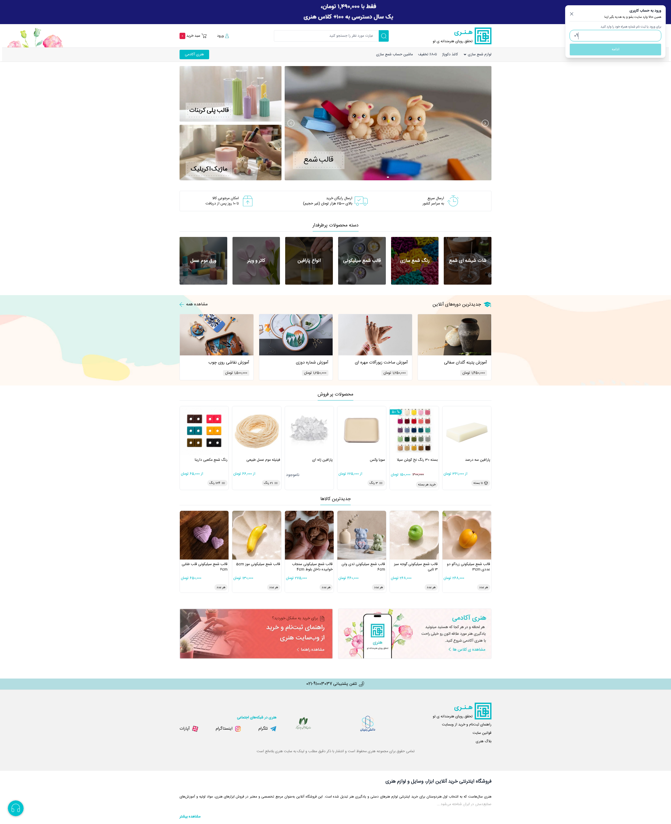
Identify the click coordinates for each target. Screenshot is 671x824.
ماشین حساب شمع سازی (394, 54)
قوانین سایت (482, 733)
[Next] (485, 123)
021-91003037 (319, 684)
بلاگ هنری (483, 741)
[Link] (335, 12)
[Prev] (291, 123)
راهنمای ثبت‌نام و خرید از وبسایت (466, 725)
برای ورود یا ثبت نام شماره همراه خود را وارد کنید (630, 27)
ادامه (615, 49)
